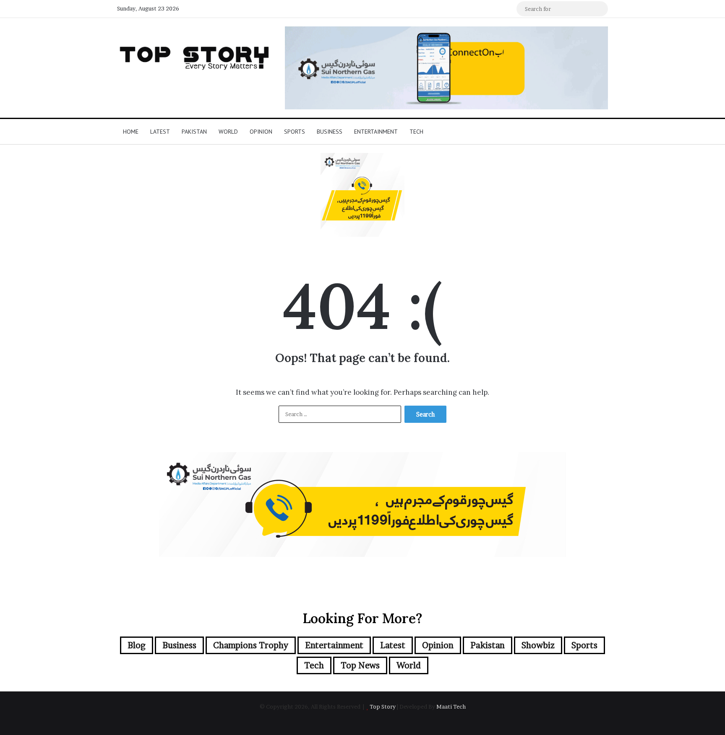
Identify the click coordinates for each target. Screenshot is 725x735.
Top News (360, 665)
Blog (137, 645)
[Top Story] (194, 56)
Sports (294, 131)
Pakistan (194, 131)
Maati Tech (451, 706)
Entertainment (376, 131)
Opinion (261, 131)
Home (130, 131)
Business (329, 131)
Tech (416, 131)
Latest (160, 131)
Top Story (383, 706)
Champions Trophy (250, 645)
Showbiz (538, 645)
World (228, 131)
